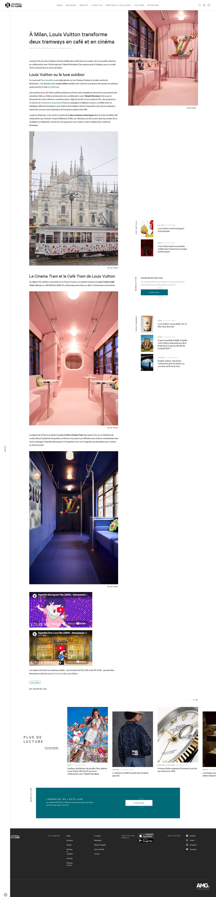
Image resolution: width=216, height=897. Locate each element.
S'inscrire (154, 292)
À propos (97, 836)
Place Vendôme (47, 80)
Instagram (193, 845)
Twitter (192, 840)
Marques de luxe (70, 864)
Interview (153, 5)
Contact (97, 854)
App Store (146, 835)
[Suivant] (195, 700)
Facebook (193, 849)
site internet (58, 673)
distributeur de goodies (51, 102)
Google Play (146, 840)
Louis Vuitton (35, 682)
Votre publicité (99, 849)
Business (71, 5)
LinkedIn (193, 836)
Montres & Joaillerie (118, 5)
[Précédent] (189, 700)
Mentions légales (100, 845)
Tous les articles (51, 747)
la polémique (53, 87)
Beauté (84, 5)
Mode (60, 5)
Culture (139, 5)
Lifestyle (97, 5)
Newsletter (98, 840)
